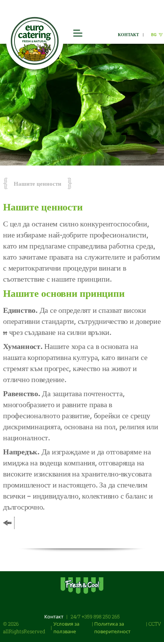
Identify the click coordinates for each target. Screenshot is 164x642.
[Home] (34, 41)
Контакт (53, 616)
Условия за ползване (66, 627)
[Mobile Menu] (77, 33)
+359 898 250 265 (101, 616)
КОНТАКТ (128, 34)
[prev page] (7, 523)
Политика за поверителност (112, 627)
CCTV (154, 623)
